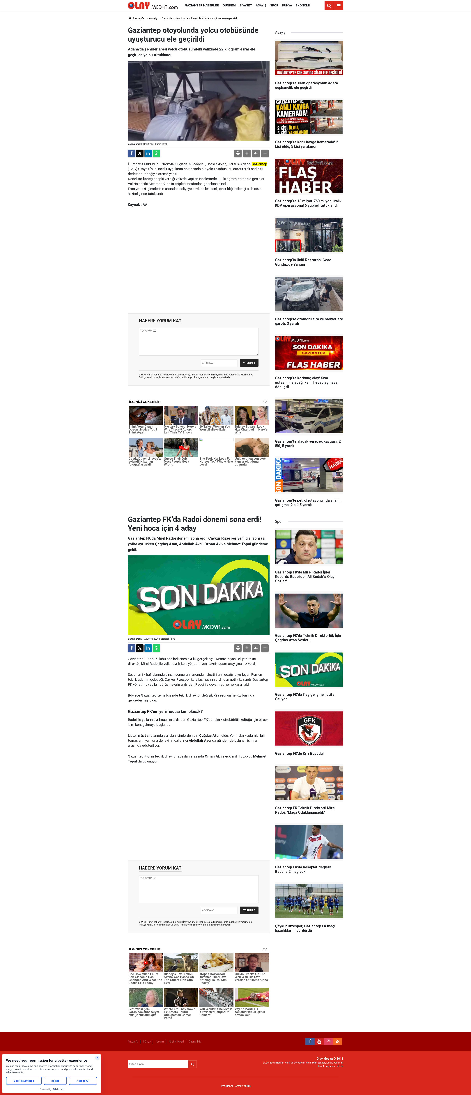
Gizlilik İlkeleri (176, 1041)
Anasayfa (138, 18)
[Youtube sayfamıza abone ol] (319, 1041)
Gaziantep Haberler (202, 5)
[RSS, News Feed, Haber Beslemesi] (337, 1041)
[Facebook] (131, 153)
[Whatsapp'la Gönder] (156, 153)
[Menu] (338, 6)
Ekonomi (303, 5)
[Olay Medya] (153, 5)
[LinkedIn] (148, 153)
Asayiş (261, 5)
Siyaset (245, 5)
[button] (247, 153)
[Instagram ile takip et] (328, 1041)
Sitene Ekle (195, 1041)
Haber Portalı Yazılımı (238, 1085)
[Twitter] (140, 153)
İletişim (160, 1041)
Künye (146, 1041)
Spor (274, 5)
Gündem (229, 5)
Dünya (287, 5)
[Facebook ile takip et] (310, 1041)
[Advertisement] (199, 265)
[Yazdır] (238, 153)
